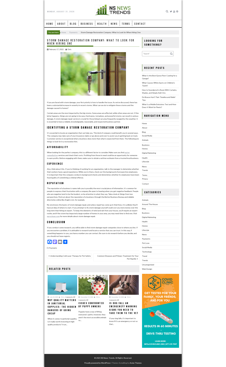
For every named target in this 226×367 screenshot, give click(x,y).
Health (102, 23)
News (114, 23)
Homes (145, 149)
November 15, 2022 (86, 297)
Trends (145, 170)
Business (87, 23)
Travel (144, 256)
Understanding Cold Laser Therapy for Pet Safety (70, 256)
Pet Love (145, 243)
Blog (73, 23)
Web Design (147, 269)
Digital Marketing (149, 153)
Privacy (145, 179)
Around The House (150, 204)
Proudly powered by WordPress (97, 363)
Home (49, 23)
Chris (69, 49)
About (61, 23)
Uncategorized (148, 265)
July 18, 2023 (54, 297)
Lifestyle (145, 161)
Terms (126, 23)
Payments (53, 248)
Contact (140, 23)
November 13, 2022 (117, 297)
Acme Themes (136, 363)
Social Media (147, 136)
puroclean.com (53, 216)
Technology (147, 252)
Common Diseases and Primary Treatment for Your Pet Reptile (118, 257)
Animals (145, 140)
